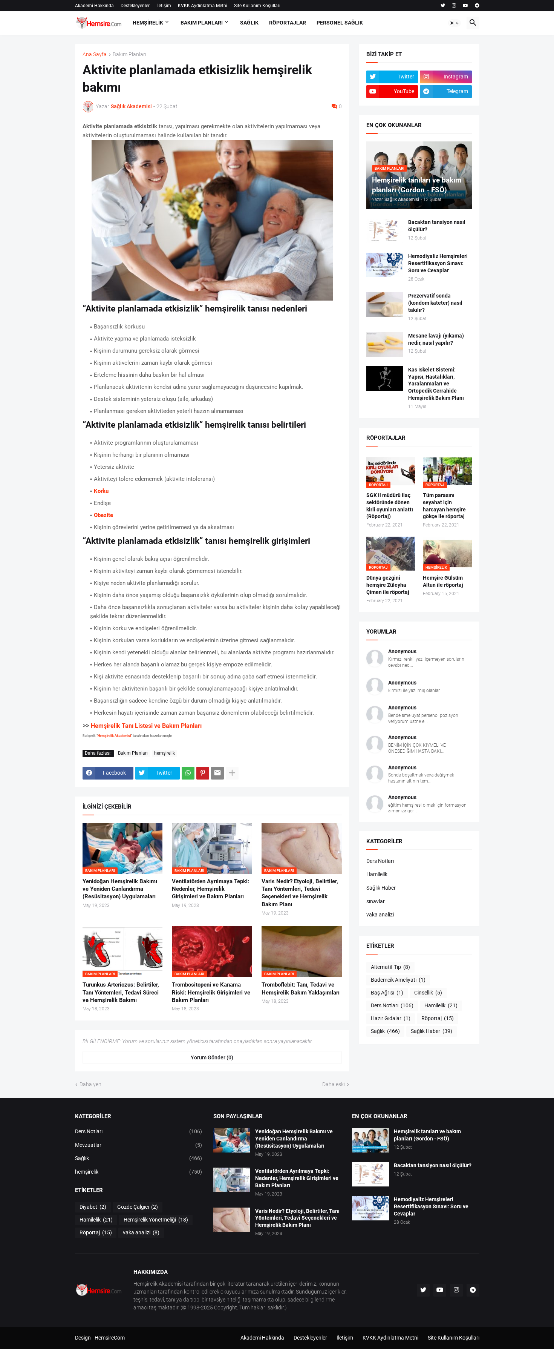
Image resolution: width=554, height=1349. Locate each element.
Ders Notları (380, 861)
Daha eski (333, 1084)
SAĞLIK (249, 23)
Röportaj (437, 1018)
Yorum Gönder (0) (212, 1057)
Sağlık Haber (381, 888)
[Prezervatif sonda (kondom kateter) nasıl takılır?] (384, 304)
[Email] (217, 773)
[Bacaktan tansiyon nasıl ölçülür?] (384, 231)
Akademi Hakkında (94, 5)
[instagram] (454, 5)
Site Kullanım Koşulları (257, 5)
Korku (101, 491)
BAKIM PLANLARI (202, 23)
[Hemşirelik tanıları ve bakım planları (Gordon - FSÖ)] (370, 1140)
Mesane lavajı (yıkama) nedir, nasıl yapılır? (436, 339)
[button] (454, 23)
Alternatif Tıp (390, 967)
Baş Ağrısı (387, 993)
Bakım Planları (129, 54)
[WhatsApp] (188, 773)
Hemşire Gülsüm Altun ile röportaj (443, 581)
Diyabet (93, 1207)
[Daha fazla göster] (232, 773)
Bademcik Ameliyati (398, 980)
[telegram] (477, 5)
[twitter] (443, 5)
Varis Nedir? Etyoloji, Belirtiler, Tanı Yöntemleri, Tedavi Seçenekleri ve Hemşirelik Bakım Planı (300, 893)
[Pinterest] (202, 773)
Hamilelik (376, 874)
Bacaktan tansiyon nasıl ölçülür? (436, 225)
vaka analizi (380, 915)
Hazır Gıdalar (390, 1018)
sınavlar (375, 901)
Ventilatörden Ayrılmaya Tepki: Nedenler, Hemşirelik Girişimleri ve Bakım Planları (210, 889)
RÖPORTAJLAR (287, 23)
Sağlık (385, 1031)
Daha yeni (91, 1084)
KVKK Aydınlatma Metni (202, 5)
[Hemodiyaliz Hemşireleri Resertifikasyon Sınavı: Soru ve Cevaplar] (384, 265)
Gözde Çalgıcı (137, 1207)
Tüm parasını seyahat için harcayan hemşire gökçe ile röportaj (444, 506)
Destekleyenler (135, 5)
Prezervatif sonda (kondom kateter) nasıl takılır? (435, 303)
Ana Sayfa (95, 54)
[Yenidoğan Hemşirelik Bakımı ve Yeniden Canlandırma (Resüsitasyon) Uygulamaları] (231, 1140)
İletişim (163, 5)
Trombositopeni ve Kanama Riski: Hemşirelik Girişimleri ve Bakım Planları (211, 992)
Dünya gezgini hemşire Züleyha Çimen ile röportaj (387, 585)
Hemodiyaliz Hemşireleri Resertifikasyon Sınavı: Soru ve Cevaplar (438, 263)
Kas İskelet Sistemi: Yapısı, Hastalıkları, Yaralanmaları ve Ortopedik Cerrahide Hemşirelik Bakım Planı (436, 384)
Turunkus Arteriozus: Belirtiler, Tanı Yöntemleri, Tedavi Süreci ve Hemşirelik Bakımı (121, 992)
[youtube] (465, 5)
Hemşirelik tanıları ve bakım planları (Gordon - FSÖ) (427, 1135)
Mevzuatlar (138, 1145)
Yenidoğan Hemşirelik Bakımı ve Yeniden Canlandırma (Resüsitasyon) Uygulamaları (120, 889)
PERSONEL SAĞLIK (340, 23)
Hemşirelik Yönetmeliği (156, 1220)
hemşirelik (164, 753)
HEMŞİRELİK (148, 23)
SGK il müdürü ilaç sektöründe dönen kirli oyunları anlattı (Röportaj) (389, 506)
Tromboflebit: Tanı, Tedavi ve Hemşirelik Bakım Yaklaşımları (301, 988)
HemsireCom (110, 1338)
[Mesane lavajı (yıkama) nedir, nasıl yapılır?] (384, 344)
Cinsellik (428, 993)
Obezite (103, 515)
